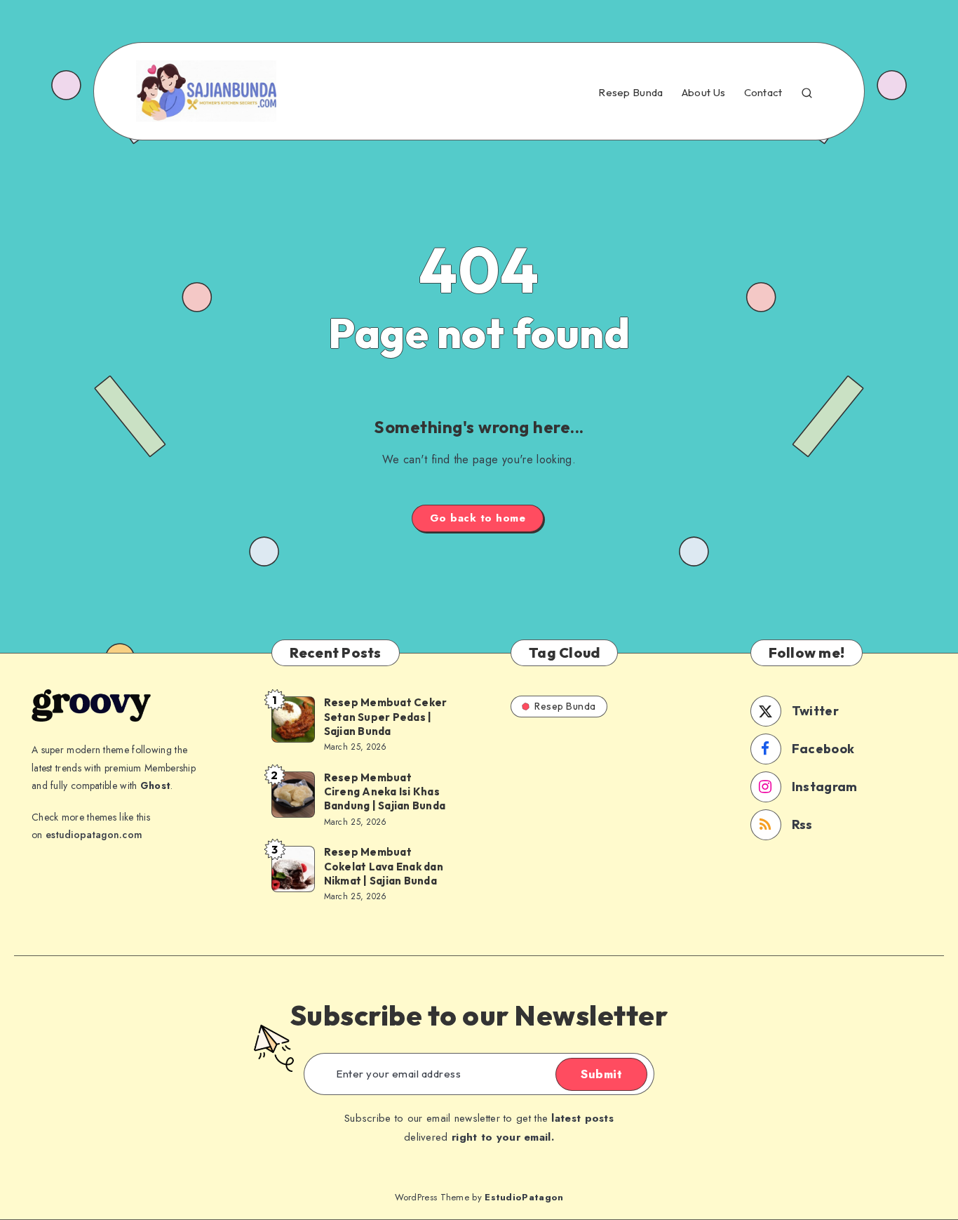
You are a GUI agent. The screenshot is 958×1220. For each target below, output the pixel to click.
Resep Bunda (630, 92)
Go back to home (478, 518)
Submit (601, 1074)
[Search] (807, 91)
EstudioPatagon (524, 1197)
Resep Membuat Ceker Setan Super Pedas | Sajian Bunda (385, 717)
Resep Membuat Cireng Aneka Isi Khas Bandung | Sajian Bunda (385, 792)
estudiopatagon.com (94, 835)
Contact (763, 92)
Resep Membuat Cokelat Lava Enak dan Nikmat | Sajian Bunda (383, 866)
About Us (703, 92)
